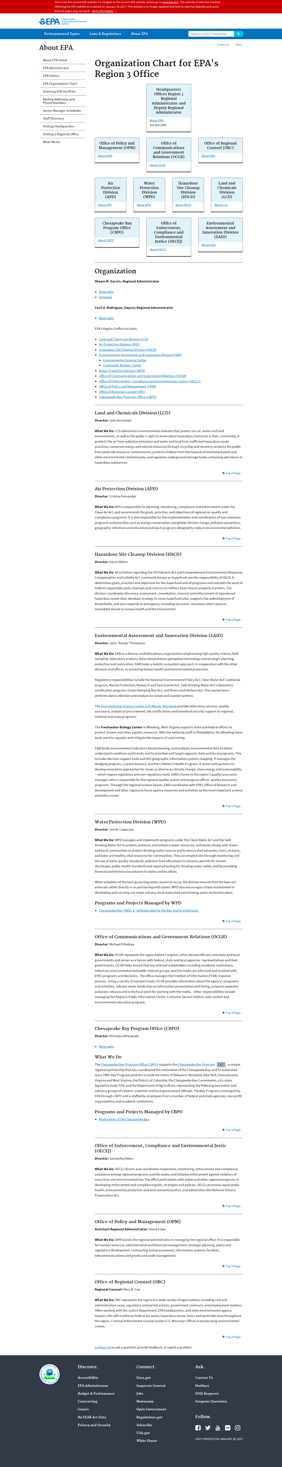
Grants (83, 1409)
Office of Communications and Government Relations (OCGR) (143, 376)
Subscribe (144, 1425)
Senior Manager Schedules (62, 110)
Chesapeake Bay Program (196, 1064)
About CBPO (106, 240)
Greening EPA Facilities (59, 91)
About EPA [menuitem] (139, 34)
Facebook (198, 1428)
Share (238, 44)
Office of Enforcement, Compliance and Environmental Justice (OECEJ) (150, 381)
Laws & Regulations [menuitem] (105, 34)
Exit (221, 1064)
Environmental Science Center (125, 360)
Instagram (237, 1428)
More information (103, 11)
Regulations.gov (149, 1417)
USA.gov (143, 1433)
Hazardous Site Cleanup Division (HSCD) (127, 349)
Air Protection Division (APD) (119, 344)
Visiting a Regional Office (61, 134)
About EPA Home (55, 60)
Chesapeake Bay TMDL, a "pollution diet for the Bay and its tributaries (148, 910)
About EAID (208, 245)
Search (238, 34)
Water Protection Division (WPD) (122, 370)
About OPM (105, 156)
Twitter (208, 1428)
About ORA (157, 120)
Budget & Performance (96, 1394)
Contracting (87, 1402)
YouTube (217, 1428)
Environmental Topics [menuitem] (62, 34)
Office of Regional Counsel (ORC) (122, 391)
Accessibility (88, 1378)
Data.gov (143, 1378)
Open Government (151, 1409)
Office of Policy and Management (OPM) (127, 386)
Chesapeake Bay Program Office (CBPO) (127, 397)
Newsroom (145, 1402)
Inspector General (150, 1386)
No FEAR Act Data (92, 1417)
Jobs (139, 1394)
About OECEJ (158, 249)
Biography (106, 291)
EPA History (51, 75)
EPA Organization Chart (60, 83)
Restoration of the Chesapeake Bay (124, 1119)
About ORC (208, 156)
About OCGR (158, 165)
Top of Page (233, 473)
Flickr (227, 1428)
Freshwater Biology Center (122, 365)
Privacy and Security (94, 1425)
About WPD (144, 205)
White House (146, 1441)
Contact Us (223, 44)
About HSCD (183, 205)
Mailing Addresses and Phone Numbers (59, 101)
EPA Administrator (56, 68)
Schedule (105, 297)
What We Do (51, 142)
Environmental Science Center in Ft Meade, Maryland (138, 706)
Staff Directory (53, 118)
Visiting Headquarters (58, 126)
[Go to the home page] (49, 21)
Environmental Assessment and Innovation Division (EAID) (140, 355)
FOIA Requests (207, 1394)
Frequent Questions (211, 1402)
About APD (104, 205)
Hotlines (202, 1386)
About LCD (221, 205)
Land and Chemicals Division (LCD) (123, 339)
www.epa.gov (170, 2)
